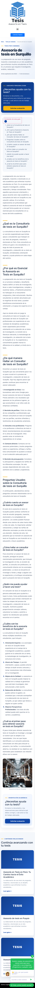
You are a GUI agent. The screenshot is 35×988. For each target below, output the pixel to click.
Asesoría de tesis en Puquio (16, 918)
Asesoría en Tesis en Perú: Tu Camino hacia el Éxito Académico (17, 874)
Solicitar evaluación (17, 821)
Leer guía (7, 891)
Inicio (2, 41)
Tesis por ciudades (11, 41)
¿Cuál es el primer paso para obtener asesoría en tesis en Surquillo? (16, 166)
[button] (17, 29)
